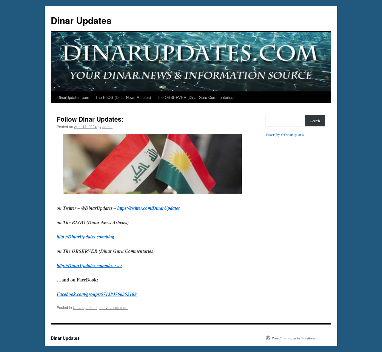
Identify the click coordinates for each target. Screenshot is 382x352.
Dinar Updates (81, 20)
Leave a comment (113, 307)
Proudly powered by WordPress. (295, 338)
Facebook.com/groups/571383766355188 (97, 294)
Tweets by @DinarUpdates (285, 134)
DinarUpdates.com (73, 97)
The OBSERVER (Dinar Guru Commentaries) (196, 97)
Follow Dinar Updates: (90, 118)
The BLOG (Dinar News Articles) (123, 97)
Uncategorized (85, 307)
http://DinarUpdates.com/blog (85, 236)
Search (315, 120)
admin (107, 126)
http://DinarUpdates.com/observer (89, 265)
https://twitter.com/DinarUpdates (148, 208)
